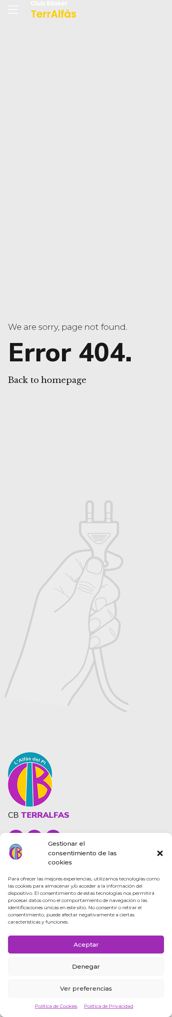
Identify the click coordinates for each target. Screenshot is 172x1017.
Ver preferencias (86, 988)
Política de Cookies (56, 1006)
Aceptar (86, 944)
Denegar (86, 966)
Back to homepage (47, 380)
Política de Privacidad (108, 1006)
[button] (160, 853)
